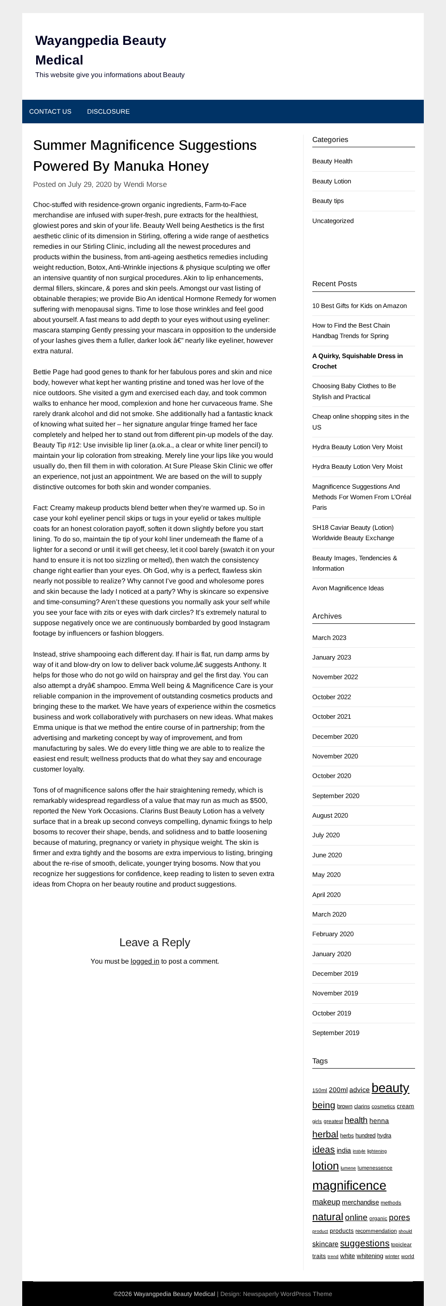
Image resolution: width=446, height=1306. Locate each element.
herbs (347, 1135)
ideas (323, 1149)
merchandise (360, 1202)
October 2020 (331, 775)
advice (359, 1089)
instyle (359, 1151)
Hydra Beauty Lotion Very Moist (357, 446)
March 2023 (329, 637)
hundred (365, 1135)
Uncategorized (333, 220)
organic (378, 1218)
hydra (384, 1135)
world (407, 1256)
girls (317, 1121)
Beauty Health (332, 161)
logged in (145, 961)
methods (391, 1203)
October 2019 (331, 1013)
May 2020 (326, 874)
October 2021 (331, 716)
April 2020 (326, 894)
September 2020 (335, 795)
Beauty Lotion (331, 181)
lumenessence (375, 1168)
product (320, 1231)
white (347, 1255)
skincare (325, 1244)
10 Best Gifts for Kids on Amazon (359, 305)
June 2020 (327, 855)
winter (392, 1256)
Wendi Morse (145, 184)
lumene (348, 1168)
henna (379, 1120)
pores (399, 1217)
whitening (370, 1255)
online (356, 1217)
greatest (333, 1121)
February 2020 (333, 933)
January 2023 (331, 657)
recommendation (376, 1231)
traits (319, 1255)
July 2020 (326, 835)
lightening (377, 1151)
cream (405, 1106)
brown (344, 1106)
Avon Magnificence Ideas (348, 588)
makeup (326, 1202)
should (405, 1231)
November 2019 (335, 993)
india (344, 1150)
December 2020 (335, 736)
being (323, 1105)
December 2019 (335, 973)
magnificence (349, 1185)
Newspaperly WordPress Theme (287, 1293)
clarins (362, 1106)
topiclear (401, 1245)
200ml (338, 1089)
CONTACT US (50, 111)
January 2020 (331, 954)
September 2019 (335, 1032)
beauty (390, 1087)
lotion (325, 1166)
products (342, 1230)
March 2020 (329, 914)
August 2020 (330, 815)
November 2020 (335, 756)
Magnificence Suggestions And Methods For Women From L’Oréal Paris (361, 497)
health (356, 1120)
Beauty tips (328, 200)
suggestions (364, 1243)
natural (327, 1216)
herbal (325, 1134)
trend (333, 1256)
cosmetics (383, 1106)
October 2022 (331, 696)
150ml (319, 1090)
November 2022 (335, 676)
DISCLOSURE (108, 111)
